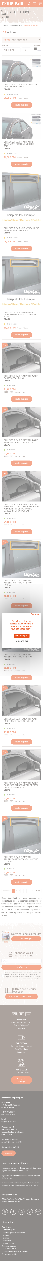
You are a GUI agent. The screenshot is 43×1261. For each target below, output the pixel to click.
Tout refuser (35, 614)
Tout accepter (21, 635)
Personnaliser (21, 641)
